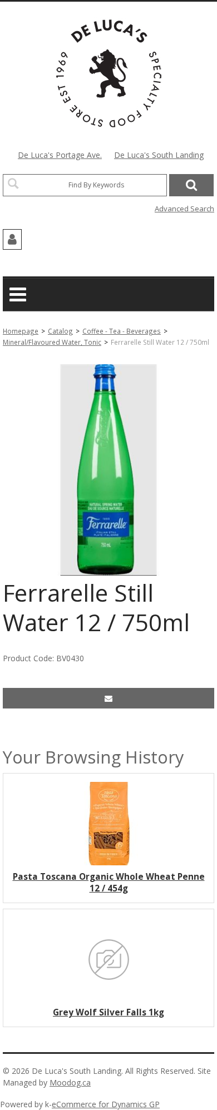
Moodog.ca (70, 1082)
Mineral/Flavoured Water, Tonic (52, 342)
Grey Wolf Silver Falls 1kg (108, 1012)
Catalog (60, 330)
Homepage (20, 330)
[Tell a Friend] (108, 698)
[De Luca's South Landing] (108, 73)
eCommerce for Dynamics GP (106, 1104)
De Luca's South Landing (159, 155)
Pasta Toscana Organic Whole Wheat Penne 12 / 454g (109, 882)
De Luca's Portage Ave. (60, 155)
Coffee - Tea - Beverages (121, 330)
